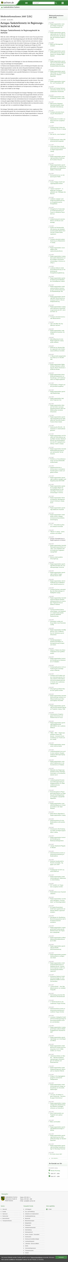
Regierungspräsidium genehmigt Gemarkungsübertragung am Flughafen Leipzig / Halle (58, 707)
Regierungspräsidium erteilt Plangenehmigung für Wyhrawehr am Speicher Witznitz (58, 1069)
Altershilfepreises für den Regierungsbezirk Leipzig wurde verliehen (56, 340)
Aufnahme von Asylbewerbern (32, 1213)
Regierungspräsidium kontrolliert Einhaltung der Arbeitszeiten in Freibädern (58, 660)
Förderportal (28, 1225)
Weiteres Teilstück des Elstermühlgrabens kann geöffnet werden (58, 651)
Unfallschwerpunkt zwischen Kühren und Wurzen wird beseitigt (57, 220)
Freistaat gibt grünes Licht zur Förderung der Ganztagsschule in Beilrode (58, 668)
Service (3, 1206)
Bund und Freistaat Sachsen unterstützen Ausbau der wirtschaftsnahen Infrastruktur (58, 90)
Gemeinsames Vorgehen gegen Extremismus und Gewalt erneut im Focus (56, 716)
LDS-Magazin (28, 1209)
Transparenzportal (29, 1250)
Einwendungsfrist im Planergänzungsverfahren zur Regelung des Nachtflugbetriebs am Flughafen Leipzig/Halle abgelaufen (58, 795)
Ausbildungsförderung (30, 1216)
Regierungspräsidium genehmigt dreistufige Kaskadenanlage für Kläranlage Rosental (58, 1147)
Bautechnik (27, 1218)
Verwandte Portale (28, 1206)
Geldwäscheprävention (30, 1227)
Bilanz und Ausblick (55, 1121)
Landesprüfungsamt (29, 1241)
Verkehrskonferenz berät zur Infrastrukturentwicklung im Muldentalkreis (57, 854)
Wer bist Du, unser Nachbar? (57, 134)
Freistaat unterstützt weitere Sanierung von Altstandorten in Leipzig (57, 241)
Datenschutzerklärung (36, 1257)
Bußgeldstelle (28, 1223)
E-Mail (50, 1209)
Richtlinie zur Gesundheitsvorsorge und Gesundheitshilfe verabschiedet (58, 460)
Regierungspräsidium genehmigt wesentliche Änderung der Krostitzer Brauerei (57, 158)
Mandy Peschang (55, 1170)
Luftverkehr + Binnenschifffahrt (32, 1243)
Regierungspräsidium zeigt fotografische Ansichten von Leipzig (57, 332)
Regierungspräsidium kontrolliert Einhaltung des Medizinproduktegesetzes (58, 839)
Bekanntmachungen (29, 1220)
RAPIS (26, 1246)
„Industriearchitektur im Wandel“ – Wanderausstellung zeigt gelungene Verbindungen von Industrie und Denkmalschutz (57, 1059)
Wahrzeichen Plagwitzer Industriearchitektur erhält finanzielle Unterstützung (57, 105)
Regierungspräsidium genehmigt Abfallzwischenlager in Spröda (57, 1128)
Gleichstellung (28, 1230)
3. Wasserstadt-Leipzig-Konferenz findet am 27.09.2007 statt (58, 357)
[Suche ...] (56, 3)
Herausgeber (5, 1194)
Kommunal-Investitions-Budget (32, 1239)
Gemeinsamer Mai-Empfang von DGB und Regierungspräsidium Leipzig (58, 830)
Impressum (4, 1213)
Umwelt (27, 1252)
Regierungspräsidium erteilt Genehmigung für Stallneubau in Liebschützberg (58, 878)
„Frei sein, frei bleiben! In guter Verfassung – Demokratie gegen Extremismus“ (58, 1096)
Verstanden (61, 1257)
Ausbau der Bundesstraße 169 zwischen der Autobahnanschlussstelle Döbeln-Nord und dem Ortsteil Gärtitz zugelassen (57, 231)
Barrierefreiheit (5, 1218)
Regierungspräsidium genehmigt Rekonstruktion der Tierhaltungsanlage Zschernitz (57, 565)
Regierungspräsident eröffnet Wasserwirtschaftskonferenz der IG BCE (58, 939)
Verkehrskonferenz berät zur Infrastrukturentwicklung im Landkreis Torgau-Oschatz (57, 1010)
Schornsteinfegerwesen (30, 1248)
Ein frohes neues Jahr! (56, 1154)
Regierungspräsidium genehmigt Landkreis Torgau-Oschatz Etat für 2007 (57, 574)
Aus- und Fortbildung (30, 1211)
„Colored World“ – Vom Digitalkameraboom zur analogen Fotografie (58, 988)
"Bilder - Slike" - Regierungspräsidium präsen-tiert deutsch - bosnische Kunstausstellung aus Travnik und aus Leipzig (57, 736)
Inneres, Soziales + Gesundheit (32, 1234)
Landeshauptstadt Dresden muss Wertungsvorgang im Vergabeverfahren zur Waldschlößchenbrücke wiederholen (57, 783)
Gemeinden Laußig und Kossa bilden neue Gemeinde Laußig (58, 623)
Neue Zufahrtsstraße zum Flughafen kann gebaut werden (57, 1115)
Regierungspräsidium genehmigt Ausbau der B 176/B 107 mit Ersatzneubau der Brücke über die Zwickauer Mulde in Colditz (58, 36)
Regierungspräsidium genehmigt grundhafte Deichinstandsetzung (57, 947)
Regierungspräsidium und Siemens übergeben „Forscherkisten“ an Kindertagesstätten (58, 900)
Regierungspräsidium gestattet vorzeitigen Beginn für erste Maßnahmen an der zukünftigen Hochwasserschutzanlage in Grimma (57, 489)
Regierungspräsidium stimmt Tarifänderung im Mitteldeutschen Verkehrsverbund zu (57, 582)
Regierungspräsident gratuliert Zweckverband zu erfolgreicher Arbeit (58, 956)
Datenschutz (5, 1216)
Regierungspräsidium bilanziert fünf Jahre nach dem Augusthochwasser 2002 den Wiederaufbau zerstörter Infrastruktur (57, 408)
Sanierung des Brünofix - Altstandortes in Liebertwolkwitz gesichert (57, 428)
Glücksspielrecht (29, 1232)
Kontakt (4, 1211)
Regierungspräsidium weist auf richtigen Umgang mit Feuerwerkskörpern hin (57, 25)
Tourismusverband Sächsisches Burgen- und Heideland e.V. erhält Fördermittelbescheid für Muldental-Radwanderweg (58, 613)
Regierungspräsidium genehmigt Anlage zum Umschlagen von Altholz (58, 1039)
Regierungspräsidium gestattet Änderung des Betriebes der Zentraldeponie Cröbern (57, 279)
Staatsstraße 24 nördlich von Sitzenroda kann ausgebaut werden (57, 120)
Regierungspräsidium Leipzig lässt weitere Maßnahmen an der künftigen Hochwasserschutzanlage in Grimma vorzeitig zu (57, 259)
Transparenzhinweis (7, 1220)
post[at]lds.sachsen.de (29, 1201)
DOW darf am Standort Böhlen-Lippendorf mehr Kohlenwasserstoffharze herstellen (57, 349)
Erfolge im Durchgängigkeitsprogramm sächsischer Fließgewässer (57, 1077)
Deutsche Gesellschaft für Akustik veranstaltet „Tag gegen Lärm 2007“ (57, 863)
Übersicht (4, 1209)
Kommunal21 (28, 1236)
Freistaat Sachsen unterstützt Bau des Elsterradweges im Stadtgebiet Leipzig (58, 591)
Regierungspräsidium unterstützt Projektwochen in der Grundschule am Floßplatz (57, 763)
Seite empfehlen (50, 1206)
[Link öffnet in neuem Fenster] (7, 3)
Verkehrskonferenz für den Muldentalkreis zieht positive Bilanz (57, 822)
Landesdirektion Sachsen (11, 7)
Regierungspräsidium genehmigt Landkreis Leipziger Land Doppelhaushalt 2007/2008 (58, 479)
